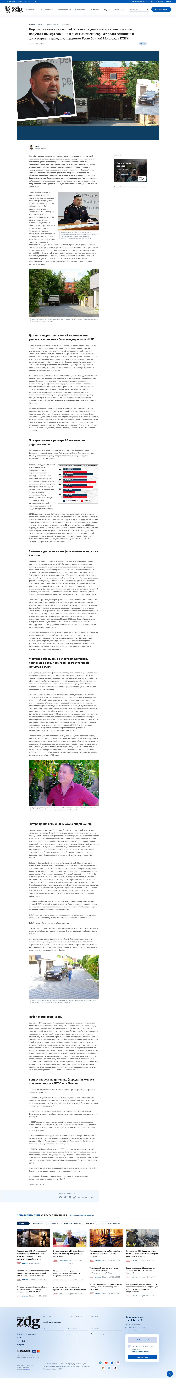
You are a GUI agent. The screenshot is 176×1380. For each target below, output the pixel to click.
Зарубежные (63, 1260)
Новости (31, 10)
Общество (81, 10)
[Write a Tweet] (65, 1197)
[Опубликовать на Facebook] (60, 1197)
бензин (90, 1223)
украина (38, 1223)
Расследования (64, 10)
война (23, 1223)
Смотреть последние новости (81, 1215)
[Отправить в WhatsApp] (74, 1197)
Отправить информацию (139, 2)
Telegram (100, 1363)
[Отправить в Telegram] (70, 1197)
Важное (40, 24)
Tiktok (115, 1368)
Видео (107, 10)
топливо (53, 1223)
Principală (32, 24)
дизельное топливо (110, 1223)
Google (103, 1368)
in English (168, 2)
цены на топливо (72, 1223)
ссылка (118, 179)
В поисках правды (98, 1334)
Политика (46, 10)
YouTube (106, 1363)
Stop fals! (57, 1322)
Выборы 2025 (119, 10)
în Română (159, 2)
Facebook (112, 1363)
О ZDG (151, 2)
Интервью (71, 1334)
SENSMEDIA (27, 1369)
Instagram (118, 1363)
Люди (78, 1334)
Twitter (109, 1368)
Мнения (96, 10)
